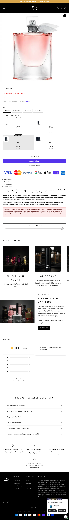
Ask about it (62, 510)
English (33, 507)
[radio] (18, 126)
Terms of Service (17, 486)
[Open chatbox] (66, 517)
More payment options (34, 165)
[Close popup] (66, 501)
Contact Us (28, 483)
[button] (18, 357)
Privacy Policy (16, 480)
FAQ (27, 486)
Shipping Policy (17, 489)
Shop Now (44, 328)
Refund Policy (16, 483)
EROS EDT (56, 505)
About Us (28, 480)
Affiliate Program (30, 489)
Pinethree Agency (45, 511)
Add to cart (34, 156)
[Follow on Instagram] (3, 502)
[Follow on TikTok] (8, 502)
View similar (52, 510)
